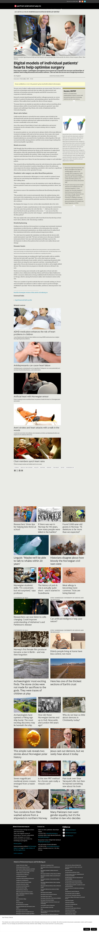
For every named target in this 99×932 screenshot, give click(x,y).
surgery (49, 467)
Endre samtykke (18, 853)
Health (17, 9)
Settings (87, 929)
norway (16, 467)
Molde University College (21, 887)
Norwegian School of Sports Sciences (49, 894)
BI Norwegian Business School (22, 867)
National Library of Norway (22, 889)
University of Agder (69, 900)
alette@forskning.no (43, 837)
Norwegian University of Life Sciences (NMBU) (51, 898)
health (36, 467)
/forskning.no (69, 835)
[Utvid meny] (61, 9)
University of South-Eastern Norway (73, 908)
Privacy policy (17, 843)
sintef (62, 467)
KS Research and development (22, 886)
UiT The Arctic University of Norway (73, 895)
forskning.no (70, 467)
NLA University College (21, 898)
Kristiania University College (22, 884)
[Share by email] (22, 470)
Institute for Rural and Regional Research (25, 878)
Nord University (19, 902)
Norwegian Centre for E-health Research (25, 911)
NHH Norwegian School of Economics (24, 891)
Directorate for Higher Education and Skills (25, 868)
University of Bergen (69, 902)
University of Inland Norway (71, 904)
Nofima (17, 900)
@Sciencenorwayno (71, 832)
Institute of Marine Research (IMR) (23, 882)
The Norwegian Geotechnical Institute (73, 880)
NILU (17, 897)
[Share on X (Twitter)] (17, 470)
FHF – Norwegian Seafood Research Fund (25, 870)
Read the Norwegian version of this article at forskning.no (31, 292)
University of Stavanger (70, 910)
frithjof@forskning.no (44, 841)
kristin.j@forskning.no (53, 846)
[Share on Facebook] (15, 470)
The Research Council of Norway (72, 891)
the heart (56, 467)
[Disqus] (49, 489)
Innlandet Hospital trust (21, 876)
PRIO (42, 909)
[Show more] (74, 101)
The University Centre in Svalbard (72, 893)
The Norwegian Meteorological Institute (73, 882)
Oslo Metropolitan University (47, 907)
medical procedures (27, 467)
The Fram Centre (68, 870)
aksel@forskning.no (52, 833)
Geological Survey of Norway (22, 874)
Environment (30, 9)
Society (22, 9)
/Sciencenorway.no (71, 830)
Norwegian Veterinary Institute (47, 900)
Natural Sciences (40, 9)
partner (42, 467)
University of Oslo (69, 906)
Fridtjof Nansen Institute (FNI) (22, 872)
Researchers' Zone (52, 9)
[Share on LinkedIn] (19, 470)
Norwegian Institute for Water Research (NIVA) (51, 873)
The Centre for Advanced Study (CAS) (73, 865)
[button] (80, 1)
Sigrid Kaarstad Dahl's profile (23, 300)
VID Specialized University (71, 911)
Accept (93, 929)
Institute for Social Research (22, 880)
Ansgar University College (22, 865)
